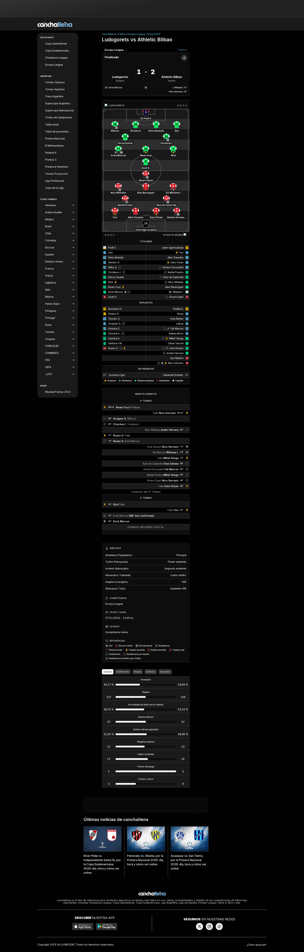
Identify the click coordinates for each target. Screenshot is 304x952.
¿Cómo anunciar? (257, 944)
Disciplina (165, 671)
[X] (199, 926)
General (108, 671)
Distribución (123, 671)
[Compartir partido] (184, 58)
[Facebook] (219, 926)
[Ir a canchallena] (54, 24)
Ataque (137, 671)
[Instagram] (209, 926)
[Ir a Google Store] (107, 926)
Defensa (150, 671)
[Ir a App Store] (83, 926)
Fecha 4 (183, 50)
